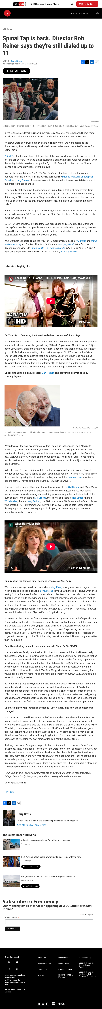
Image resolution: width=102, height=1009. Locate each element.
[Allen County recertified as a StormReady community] (11, 844)
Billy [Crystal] (46, 590)
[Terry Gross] (9, 818)
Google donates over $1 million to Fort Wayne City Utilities (48, 876)
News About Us (44, 964)
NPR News (7, 29)
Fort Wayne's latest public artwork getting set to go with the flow (51, 857)
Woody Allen (11, 501)
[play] (7, 13)
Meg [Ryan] (57, 587)
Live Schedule (64, 958)
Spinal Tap (10, 156)
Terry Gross (16, 61)
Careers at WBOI (65, 970)
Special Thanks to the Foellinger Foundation (86, 965)
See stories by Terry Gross (31, 824)
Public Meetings (85, 958)
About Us (42, 958)
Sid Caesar (74, 487)
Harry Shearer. (23, 180)
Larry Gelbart (33, 501)
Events (41, 976)
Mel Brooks (40, 497)
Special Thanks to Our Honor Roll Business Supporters (87, 974)
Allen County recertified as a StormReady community (45, 840)
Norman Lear (75, 477)
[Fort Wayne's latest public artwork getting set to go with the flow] (11, 861)
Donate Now (88, 4)
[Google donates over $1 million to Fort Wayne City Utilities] (11, 881)
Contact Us (42, 970)
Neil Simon (78, 497)
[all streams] (98, 13)
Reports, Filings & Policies (65, 976)
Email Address (12, 917)
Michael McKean (71, 176)
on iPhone (18, 989)
